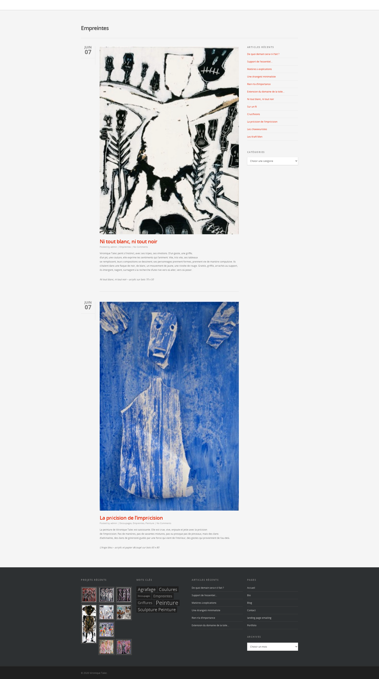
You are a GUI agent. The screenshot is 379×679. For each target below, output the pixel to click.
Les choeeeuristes (257, 129)
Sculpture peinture (157, 609)
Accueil (251, 587)
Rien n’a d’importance (259, 84)
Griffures (145, 602)
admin (114, 246)
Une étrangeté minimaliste (261, 76)
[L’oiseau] (124, 612)
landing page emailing (259, 618)
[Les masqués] (106, 612)
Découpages (125, 523)
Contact (251, 610)
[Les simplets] (124, 647)
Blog (249, 602)
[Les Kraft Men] (89, 624)
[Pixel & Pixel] (106, 647)
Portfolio (251, 625)
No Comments (140, 246)
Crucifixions (253, 114)
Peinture (149, 523)
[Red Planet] (89, 595)
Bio (249, 595)
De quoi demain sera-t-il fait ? (263, 54)
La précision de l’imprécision (131, 517)
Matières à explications (259, 69)
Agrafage (147, 589)
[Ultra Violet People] (124, 595)
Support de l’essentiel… (259, 61)
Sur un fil (252, 106)
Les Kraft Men (254, 136)
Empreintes (125, 246)
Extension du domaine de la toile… (265, 91)
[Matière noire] (106, 595)
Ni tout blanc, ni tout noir (128, 241)
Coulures (168, 589)
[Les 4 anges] (106, 629)
